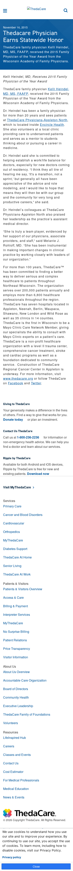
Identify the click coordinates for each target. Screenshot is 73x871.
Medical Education (16, 788)
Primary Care (12, 506)
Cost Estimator (13, 771)
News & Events (13, 797)
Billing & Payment (15, 606)
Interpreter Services (16, 614)
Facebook (15, 383)
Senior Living (12, 566)
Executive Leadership (18, 706)
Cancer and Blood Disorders (22, 514)
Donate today (13, 419)
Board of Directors (15, 689)
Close (36, 866)
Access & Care (13, 597)
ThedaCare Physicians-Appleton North (37, 120)
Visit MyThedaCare (17, 487)
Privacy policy (11, 857)
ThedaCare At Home (17, 557)
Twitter (36, 383)
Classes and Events (17, 754)
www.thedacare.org (18, 378)
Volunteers (10, 723)
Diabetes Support (15, 548)
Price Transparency (16, 648)
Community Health (16, 697)
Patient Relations (15, 640)
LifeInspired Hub (14, 737)
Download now (38, 473)
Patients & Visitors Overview (22, 589)
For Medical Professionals (21, 780)
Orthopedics (11, 531)
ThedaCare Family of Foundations (26, 714)
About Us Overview (16, 672)
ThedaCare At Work (17, 574)
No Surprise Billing (16, 631)
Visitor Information (15, 657)
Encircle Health (52, 124)
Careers (8, 746)
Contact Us (10, 763)
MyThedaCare (13, 540)
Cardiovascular (13, 523)
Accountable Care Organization (25, 680)
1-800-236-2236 (28, 437)
